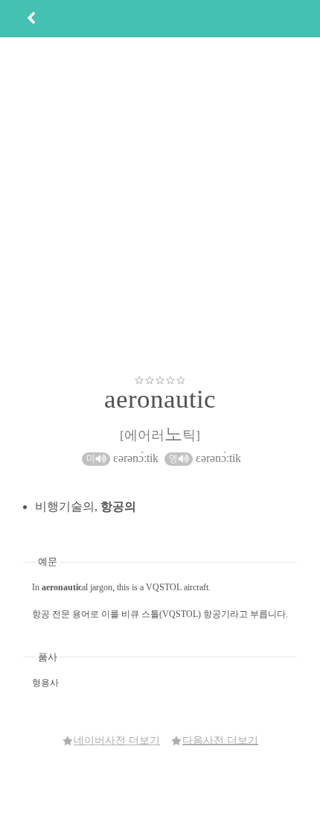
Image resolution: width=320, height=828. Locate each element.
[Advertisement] (160, 205)
